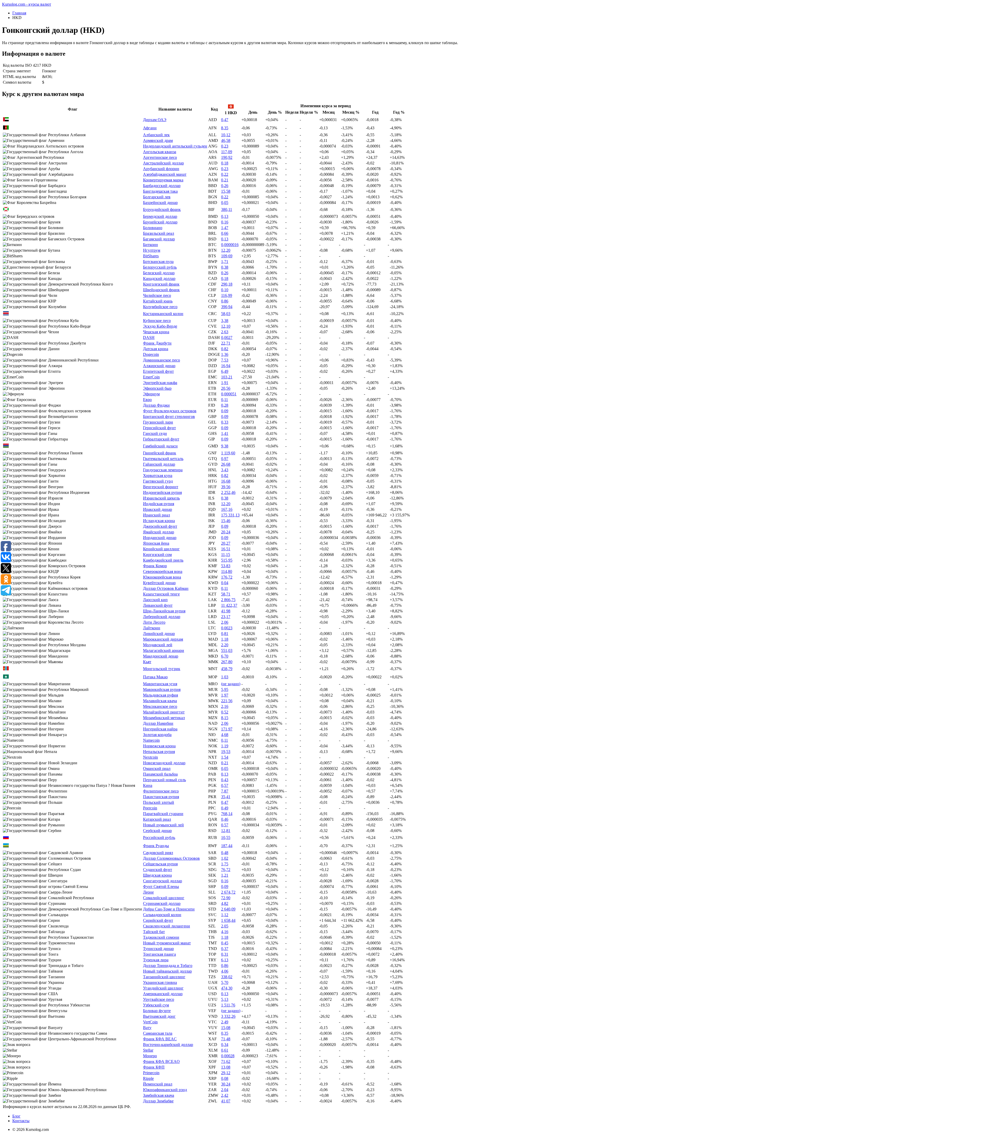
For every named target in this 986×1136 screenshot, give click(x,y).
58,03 (225, 313)
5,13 (224, 999)
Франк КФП (154, 1067)
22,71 (225, 343)
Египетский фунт (158, 371)
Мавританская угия (160, 684)
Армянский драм (158, 140)
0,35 (224, 1033)
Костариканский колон (163, 313)
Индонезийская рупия (162, 492)
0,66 (224, 233)
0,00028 (227, 1056)
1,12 (224, 915)
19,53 (225, 751)
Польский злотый (158, 802)
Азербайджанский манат (164, 174)
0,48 (224, 852)
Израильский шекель (161, 498)
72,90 (225, 898)
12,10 (225, 326)
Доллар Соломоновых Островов (171, 858)
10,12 (225, 135)
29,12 (225, 1073)
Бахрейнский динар (160, 202)
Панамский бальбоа (160, 774)
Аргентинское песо (160, 157)
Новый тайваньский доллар (167, 971)
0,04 (224, 583)
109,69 (226, 256)
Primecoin (151, 1073)
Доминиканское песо (161, 360)
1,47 (224, 228)
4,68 (224, 734)
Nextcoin (150, 757)
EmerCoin (151, 377)
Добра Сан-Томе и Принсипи (169, 909)
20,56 (225, 388)
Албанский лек (156, 135)
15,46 (225, 520)
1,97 (224, 695)
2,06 (224, 622)
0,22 (224, 174)
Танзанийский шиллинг (164, 977)
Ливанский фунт (158, 605)
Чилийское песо (157, 295)
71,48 (225, 1039)
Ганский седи (155, 433)
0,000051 (228, 394)
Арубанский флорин (161, 169)
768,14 (226, 813)
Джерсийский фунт (160, 526)
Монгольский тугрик (161, 669)
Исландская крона (159, 520)
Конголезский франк (161, 284)
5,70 (224, 982)
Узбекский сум (156, 1005)
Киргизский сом (157, 554)
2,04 (224, 1090)
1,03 (224, 677)
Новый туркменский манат (167, 943)
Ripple (148, 1078)
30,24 (225, 1084)
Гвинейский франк (159, 453)
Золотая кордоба (157, 734)
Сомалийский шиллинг (163, 898)
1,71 (224, 261)
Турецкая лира (155, 960)
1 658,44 (228, 920)
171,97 (226, 729)
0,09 (224, 411)
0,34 (224, 1044)
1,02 (224, 858)
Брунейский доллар (160, 222)
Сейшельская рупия (160, 864)
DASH (149, 337)
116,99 (226, 295)
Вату (147, 1027)
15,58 (225, 191)
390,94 (226, 307)
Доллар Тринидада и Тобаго (167, 965)
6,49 (224, 371)
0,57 (224, 785)
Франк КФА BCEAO (161, 1061)
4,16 (224, 931)
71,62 (225, 1061)
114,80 (226, 571)
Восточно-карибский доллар (168, 1044)
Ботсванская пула (158, 261)
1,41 (224, 433)
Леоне (148, 892)
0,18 (224, 163)
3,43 (224, 470)
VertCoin (150, 1022)
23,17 (225, 616)
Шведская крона (157, 875)
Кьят (147, 662)
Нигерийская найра (160, 729)
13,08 (225, 1067)
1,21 (224, 875)
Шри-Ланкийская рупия (164, 611)
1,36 (224, 354)
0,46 (224, 819)
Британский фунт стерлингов (169, 416)
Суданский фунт (157, 869)
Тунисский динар (158, 948)
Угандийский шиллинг (163, 988)
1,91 (224, 382)
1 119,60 (228, 453)
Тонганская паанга (159, 954)
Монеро (150, 1056)
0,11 (224, 399)
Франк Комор (155, 566)
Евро (147, 399)
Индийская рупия (158, 504)
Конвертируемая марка (163, 180)
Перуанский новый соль (164, 780)
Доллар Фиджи (156, 405)
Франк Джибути (157, 343)
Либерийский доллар (161, 616)
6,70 (224, 656)
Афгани (150, 128)
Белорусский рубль (160, 267)
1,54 (224, 757)
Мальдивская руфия (160, 695)
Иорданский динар (159, 537)
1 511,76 (228, 1005)
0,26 (224, 185)
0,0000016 (230, 244)
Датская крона (155, 349)
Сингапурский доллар (162, 881)
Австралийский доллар (163, 163)
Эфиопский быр (157, 388)
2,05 (224, 926)
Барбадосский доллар (162, 185)
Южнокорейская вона (162, 577)
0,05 (224, 202)
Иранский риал (156, 515)
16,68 (225, 481)
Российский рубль (159, 837)
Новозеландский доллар (164, 763)
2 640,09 (228, 909)
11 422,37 (229, 605)
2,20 (224, 645)
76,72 (225, 869)
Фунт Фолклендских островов (169, 411)
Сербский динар (157, 830)
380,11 (226, 209)
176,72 (226, 577)
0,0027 (226, 337)
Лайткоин (151, 628)
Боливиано (152, 228)
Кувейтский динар (159, 583)
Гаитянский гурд (158, 481)
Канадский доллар (159, 278)
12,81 (225, 830)
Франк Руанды (156, 846)
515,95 (226, 560)
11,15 (225, 554)
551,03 (226, 650)
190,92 (226, 157)
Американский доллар (163, 994)
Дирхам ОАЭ (154, 119)
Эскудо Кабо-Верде (160, 326)
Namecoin (151, 740)
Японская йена (156, 543)
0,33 (224, 422)
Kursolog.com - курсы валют (26, 4)
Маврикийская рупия (162, 689)
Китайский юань (158, 301)
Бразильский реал (158, 233)
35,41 (225, 797)
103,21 (226, 377)
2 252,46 (228, 492)
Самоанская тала (157, 1033)
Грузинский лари (158, 422)
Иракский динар (157, 509)
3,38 (224, 320)
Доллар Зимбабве (158, 1101)
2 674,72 (228, 892)
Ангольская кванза (159, 152)
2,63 (224, 332)
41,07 (225, 1101)
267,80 (226, 662)
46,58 (225, 140)
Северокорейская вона (162, 571)
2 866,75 (228, 600)
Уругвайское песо (158, 999)
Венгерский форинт (160, 487)
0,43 (224, 780)
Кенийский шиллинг (161, 549)
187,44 (226, 846)
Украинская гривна (160, 982)
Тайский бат (154, 931)
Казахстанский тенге (161, 594)
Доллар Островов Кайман (165, 588)
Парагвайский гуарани (163, 813)
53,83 (225, 566)
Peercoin (150, 808)
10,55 (225, 837)
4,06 (224, 971)
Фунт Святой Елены (161, 886)
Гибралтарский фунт (161, 439)
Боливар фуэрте (157, 1010)
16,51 (225, 549)
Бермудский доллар (160, 216)
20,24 (225, 532)
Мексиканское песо (160, 706)
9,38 (224, 446)
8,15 (224, 718)
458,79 (226, 669)
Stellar (148, 1050)
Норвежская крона (159, 746)
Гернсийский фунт (159, 428)
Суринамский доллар (162, 903)
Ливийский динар (159, 633)
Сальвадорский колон (162, 915)
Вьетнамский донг (159, 1016)
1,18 (224, 639)
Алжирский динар (159, 366)
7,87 (224, 791)
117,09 (226, 152)
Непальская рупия (159, 751)
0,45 (224, 943)
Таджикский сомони (161, 937)
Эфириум (151, 394)
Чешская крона (156, 332)
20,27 (225, 543)
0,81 (224, 633)
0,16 (224, 222)
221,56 (226, 701)
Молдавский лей (157, 645)
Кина (147, 785)
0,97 (224, 458)
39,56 (225, 487)
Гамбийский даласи (160, 446)
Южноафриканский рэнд (165, 1090)
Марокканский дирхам (163, 639)
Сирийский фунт (158, 920)
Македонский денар (160, 656)
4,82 (224, 903)
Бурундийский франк (162, 209)
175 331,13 (230, 515)
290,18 (226, 284)
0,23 (224, 146)
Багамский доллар (159, 239)
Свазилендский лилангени (166, 926)
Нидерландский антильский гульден (175, 146)
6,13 (224, 960)
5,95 (224, 689)
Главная (19, 13)
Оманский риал (156, 768)
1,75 (224, 864)
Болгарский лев (156, 197)
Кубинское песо (157, 320)
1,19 (224, 746)
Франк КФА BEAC (160, 1039)
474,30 (226, 988)
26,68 (225, 464)
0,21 (224, 180)
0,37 (224, 948)
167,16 (226, 509)
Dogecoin (151, 354)
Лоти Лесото (154, 622)
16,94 (225, 366)
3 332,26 (228, 1016)
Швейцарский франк (161, 290)
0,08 (224, 1078)
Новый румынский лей (163, 825)
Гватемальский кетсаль (163, 458)
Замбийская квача (158, 1095)
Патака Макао (155, 677)
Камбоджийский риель (163, 560)
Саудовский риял (158, 852)
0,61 (224, 1050)
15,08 (225, 1027)
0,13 (224, 216)
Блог (16, 1116)
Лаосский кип (155, 600)
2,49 (224, 1022)
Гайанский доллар (159, 464)
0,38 (224, 267)
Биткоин (150, 244)
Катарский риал (157, 819)
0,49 (224, 808)
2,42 (224, 1095)
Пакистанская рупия (161, 797)
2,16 (224, 706)
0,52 (224, 712)
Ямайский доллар (158, 532)
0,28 (224, 405)
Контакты (21, 1121)
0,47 (224, 119)
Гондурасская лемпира (163, 470)
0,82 (224, 349)
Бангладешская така (160, 191)
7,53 (224, 360)
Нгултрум (151, 250)
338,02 (226, 977)
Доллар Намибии (158, 723)
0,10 (224, 290)
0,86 (224, 301)
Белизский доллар (159, 273)
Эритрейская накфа (160, 382)
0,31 (224, 954)
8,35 (224, 128)
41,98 (225, 611)
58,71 (225, 594)
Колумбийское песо (160, 307)
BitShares (151, 256)
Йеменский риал (157, 1084)
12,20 (225, 250)
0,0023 (226, 628)
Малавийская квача (160, 701)
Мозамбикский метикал (164, 718)
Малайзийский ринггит (164, 712)
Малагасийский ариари (163, 650)
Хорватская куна (157, 475)
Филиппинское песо (161, 791)
